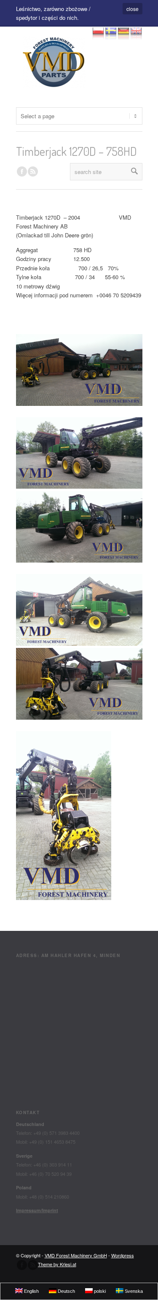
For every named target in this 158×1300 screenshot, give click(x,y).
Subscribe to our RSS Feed (33, 1265)
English (31, 1291)
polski (99, 1291)
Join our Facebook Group (22, 171)
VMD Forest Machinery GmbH (76, 1255)
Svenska (133, 1291)
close (132, 8)
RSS (33, 171)
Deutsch (65, 1291)
